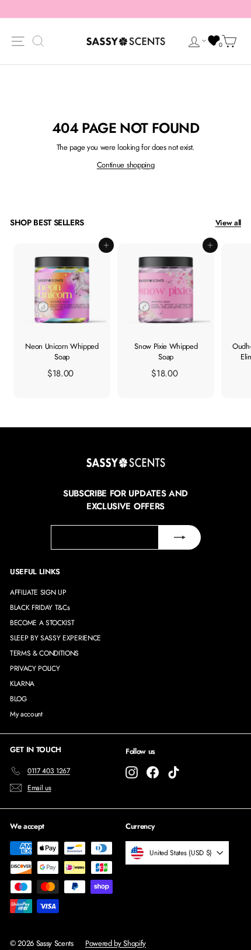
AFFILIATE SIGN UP (38, 592)
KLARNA (22, 683)
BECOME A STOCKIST (42, 623)
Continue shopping (125, 164)
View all (228, 222)
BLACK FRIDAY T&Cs (39, 607)
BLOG (18, 699)
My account (26, 714)
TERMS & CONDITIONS (44, 653)
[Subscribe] (180, 537)
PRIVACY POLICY (35, 668)
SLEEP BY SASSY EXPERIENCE (55, 638)
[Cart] (231, 41)
